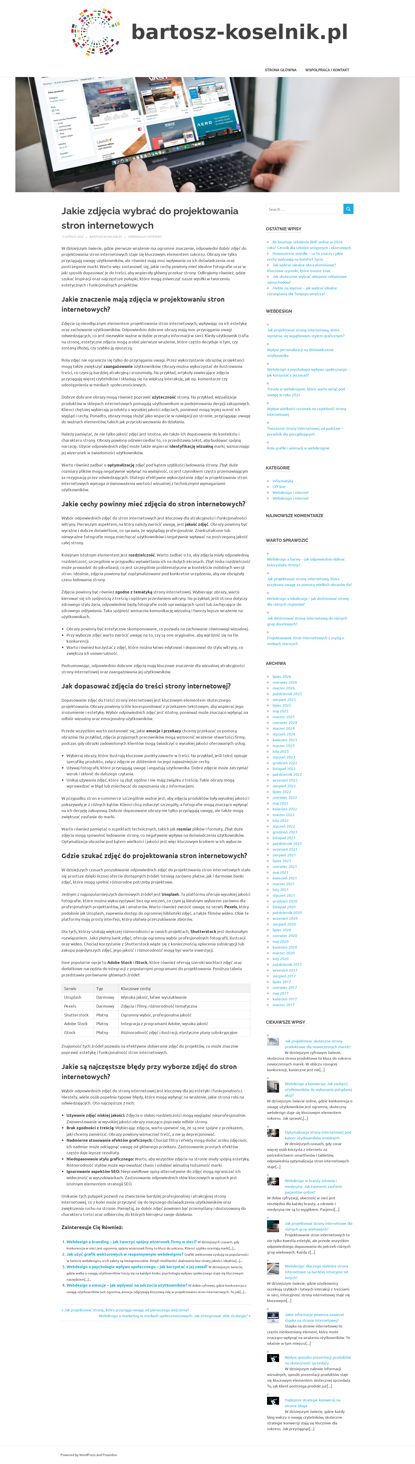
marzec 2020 (284, 952)
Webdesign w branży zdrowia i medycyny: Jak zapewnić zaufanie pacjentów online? (313, 1186)
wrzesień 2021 (285, 849)
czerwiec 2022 (285, 797)
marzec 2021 (284, 883)
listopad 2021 (284, 837)
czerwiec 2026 (285, 682)
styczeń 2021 (284, 895)
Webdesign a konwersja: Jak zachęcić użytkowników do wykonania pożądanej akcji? (318, 1089)
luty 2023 (281, 751)
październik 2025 (287, 693)
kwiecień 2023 (285, 739)
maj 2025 (280, 710)
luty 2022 (281, 820)
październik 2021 (287, 843)
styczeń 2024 (284, 733)
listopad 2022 (284, 768)
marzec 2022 (284, 814)
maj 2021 (280, 872)
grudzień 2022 (285, 762)
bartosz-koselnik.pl (106, 236)
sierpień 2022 (284, 785)
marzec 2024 (284, 728)
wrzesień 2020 (285, 918)
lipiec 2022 (282, 791)
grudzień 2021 (285, 831)
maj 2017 (280, 993)
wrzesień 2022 (285, 779)
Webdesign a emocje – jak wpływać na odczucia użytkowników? (127, 1285)
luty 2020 (281, 958)
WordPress (87, 1454)
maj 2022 (280, 803)
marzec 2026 (284, 687)
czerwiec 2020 (285, 935)
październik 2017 (287, 964)
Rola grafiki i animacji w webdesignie (298, 447)
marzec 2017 (284, 1004)
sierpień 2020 (284, 923)
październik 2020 (287, 912)
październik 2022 (287, 774)
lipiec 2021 (282, 860)
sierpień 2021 (284, 854)
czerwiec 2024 (285, 722)
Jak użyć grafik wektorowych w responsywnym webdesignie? (125, 1254)
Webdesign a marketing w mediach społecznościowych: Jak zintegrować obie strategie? (173, 1315)
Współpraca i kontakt (327, 70)
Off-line (279, 486)
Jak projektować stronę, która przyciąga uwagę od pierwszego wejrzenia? (126, 1309)
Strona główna (281, 70)
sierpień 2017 (284, 975)
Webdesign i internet (145, 236)
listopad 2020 (284, 906)
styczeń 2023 (284, 756)
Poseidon (110, 1454)
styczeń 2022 (284, 826)
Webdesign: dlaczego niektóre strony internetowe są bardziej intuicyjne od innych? (316, 1271)
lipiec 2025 (282, 705)
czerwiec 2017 (285, 987)
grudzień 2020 (285, 900)
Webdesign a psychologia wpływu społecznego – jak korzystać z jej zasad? (137, 1266)
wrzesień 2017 (285, 970)
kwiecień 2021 (285, 877)
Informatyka (283, 480)
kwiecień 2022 (285, 808)
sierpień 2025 (284, 699)
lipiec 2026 (282, 676)
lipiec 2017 (282, 981)
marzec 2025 (284, 716)
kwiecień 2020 (285, 946)
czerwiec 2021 (285, 866)
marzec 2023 (284, 745)
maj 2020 (280, 941)
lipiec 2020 (282, 929)
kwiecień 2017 (285, 998)
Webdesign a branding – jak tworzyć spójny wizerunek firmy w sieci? (132, 1241)
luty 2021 (281, 889)
